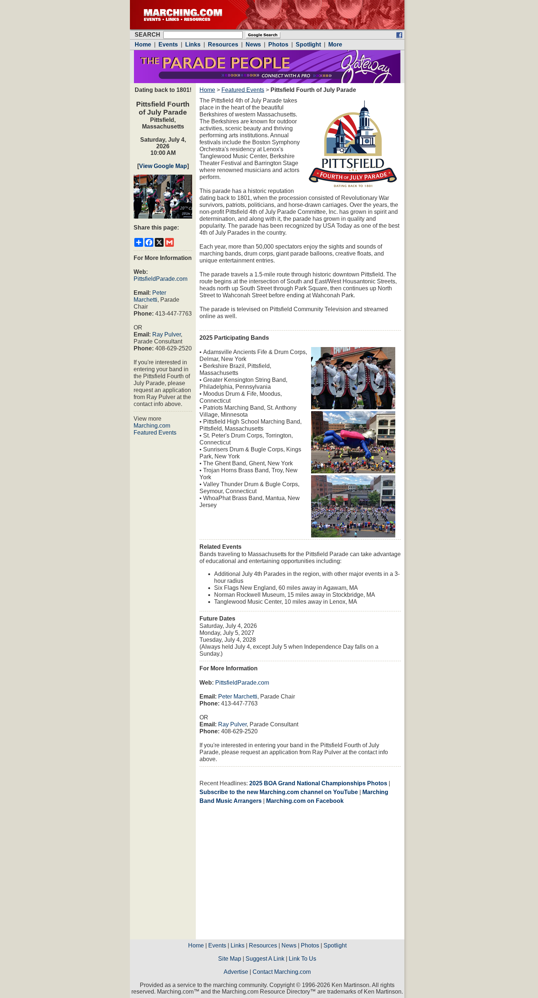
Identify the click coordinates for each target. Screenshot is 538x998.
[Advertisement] (260, 874)
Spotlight (335, 945)
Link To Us (302, 959)
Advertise (236, 972)
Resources (263, 945)
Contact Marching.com (282, 972)
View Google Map (163, 166)
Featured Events (242, 90)
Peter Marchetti (237, 696)
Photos (310, 945)
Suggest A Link (265, 959)
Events (217, 945)
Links (237, 945)
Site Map (229, 959)
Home (207, 90)
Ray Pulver (166, 334)
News (288, 945)
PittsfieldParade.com (160, 279)
